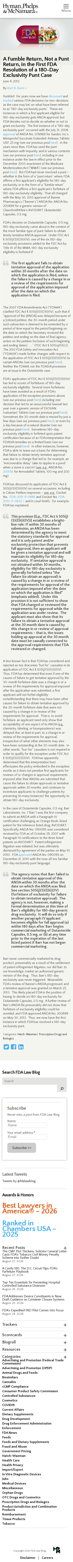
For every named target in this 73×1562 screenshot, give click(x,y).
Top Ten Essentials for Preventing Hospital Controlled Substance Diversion (31, 1284)
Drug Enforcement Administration (27, 1423)
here (54, 142)
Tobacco (8, 1523)
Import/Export (12, 1469)
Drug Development (16, 1419)
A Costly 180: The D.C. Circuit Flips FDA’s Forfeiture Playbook (30, 1270)
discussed (55, 96)
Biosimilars (10, 1377)
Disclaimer (27, 1558)
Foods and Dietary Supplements (25, 1442)
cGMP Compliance (15, 1386)
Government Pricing (16, 1451)
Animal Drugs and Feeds (20, 1373)
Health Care (11, 1460)
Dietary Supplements (17, 1414)
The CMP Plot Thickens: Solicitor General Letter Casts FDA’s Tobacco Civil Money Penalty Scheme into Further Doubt (34, 1255)
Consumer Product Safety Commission (30, 1391)
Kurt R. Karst (15, 88)
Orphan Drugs (12, 1493)
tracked (8, 100)
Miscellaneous (12, 1488)
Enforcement (11, 1428)
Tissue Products (13, 1519)
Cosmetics (9, 1400)
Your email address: (21, 1133)
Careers (47, 1558)
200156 (8, 471)
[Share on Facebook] (13, 1047)
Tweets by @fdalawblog (19, 1181)
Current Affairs (13, 1409)
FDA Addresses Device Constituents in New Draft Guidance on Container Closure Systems (33, 1297)
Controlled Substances (18, 1396)
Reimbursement (14, 1514)
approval (9, 134)
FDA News (9, 1433)
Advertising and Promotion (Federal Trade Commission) (33, 1361)
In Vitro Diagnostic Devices (21, 1474)
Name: (11, 1121)
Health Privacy (12, 1465)
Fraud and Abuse (14, 1446)
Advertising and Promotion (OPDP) (27, 1368)
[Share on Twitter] (6, 1047)
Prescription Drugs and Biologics (25, 1502)
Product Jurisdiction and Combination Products (29, 1508)
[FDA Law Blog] (36, 30)
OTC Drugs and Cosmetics (21, 1497)
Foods (6, 1437)
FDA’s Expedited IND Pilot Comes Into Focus (33, 1310)
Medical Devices (14, 1483)
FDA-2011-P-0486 (22, 497)
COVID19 (8, 1405)
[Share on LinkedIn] (21, 1047)
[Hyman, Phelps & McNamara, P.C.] (20, 9)
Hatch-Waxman (27, 1034)
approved (25, 855)
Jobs (5, 1479)
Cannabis (9, 1382)
